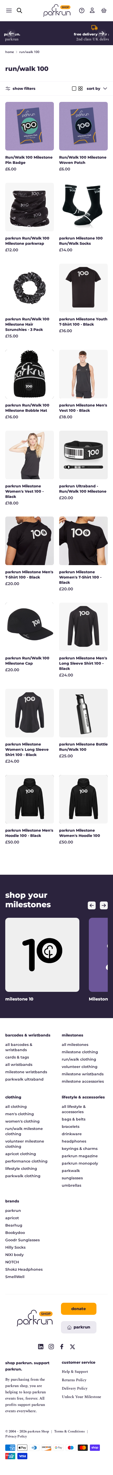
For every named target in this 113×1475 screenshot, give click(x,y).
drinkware (72, 1134)
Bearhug (13, 1225)
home (9, 52)
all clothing (16, 1106)
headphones (74, 1141)
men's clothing (19, 1114)
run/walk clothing (79, 1059)
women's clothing (22, 1121)
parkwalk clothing (22, 1176)
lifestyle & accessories (83, 1097)
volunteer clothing (79, 1066)
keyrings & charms (79, 1148)
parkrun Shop (38, 1431)
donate (78, 1308)
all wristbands (18, 1064)
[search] (19, 10)
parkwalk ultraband (24, 1079)
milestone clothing (80, 1052)
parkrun (13, 1210)
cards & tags (17, 1057)
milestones (72, 1035)
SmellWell (14, 1276)
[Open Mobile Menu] (9, 10)
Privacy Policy (16, 1436)
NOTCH (12, 1262)
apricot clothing (20, 1153)
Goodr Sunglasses (22, 1240)
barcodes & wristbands (27, 1035)
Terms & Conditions (69, 1431)
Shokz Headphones (24, 1269)
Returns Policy (74, 1380)
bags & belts (73, 1119)
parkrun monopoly (80, 1163)
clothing (13, 1097)
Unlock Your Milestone (81, 1397)
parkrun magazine (80, 1156)
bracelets (70, 1126)
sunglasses (72, 1178)
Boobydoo (15, 1232)
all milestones (75, 1044)
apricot (12, 1218)
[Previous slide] (11, 33)
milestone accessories (83, 1081)
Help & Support (75, 1371)
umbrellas (71, 1185)
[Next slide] (102, 33)
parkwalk (71, 1170)
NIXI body (14, 1254)
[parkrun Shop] (56, 10)
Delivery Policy (75, 1388)
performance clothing (26, 1161)
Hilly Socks (15, 1247)
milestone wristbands (26, 1072)
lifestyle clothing (21, 1168)
